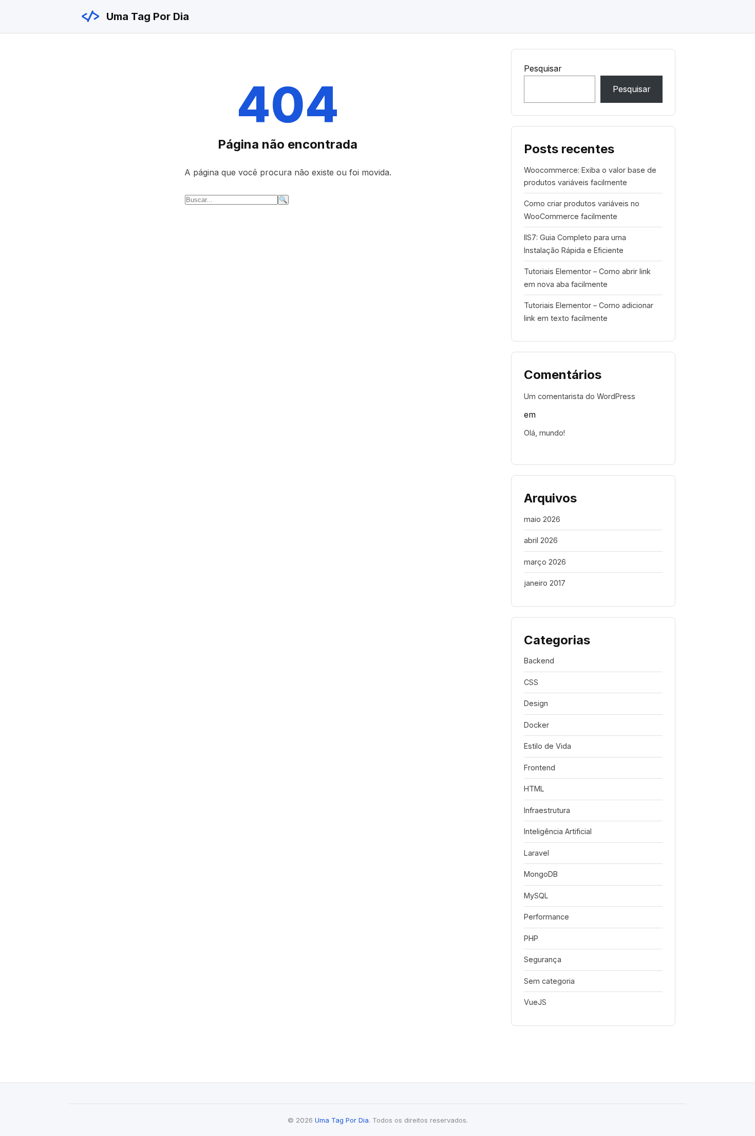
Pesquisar (543, 68)
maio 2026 (542, 519)
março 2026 (545, 561)
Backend (539, 660)
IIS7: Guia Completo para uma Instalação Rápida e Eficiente (575, 243)
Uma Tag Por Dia (134, 16)
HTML (534, 788)
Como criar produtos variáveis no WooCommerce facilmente (581, 209)
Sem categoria (549, 981)
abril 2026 (541, 540)
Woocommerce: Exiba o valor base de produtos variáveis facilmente (590, 176)
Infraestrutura (547, 810)
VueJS (535, 1002)
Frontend (539, 767)
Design (536, 703)
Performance (546, 916)
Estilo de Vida (547, 746)
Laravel (536, 853)
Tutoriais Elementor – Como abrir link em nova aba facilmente (587, 277)
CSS (531, 682)
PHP (531, 938)
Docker (536, 724)
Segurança (542, 959)
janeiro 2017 (544, 583)
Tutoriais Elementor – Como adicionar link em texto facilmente (588, 311)
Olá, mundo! (544, 432)
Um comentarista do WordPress (579, 396)
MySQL (536, 895)
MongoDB (541, 874)
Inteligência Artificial (558, 831)
